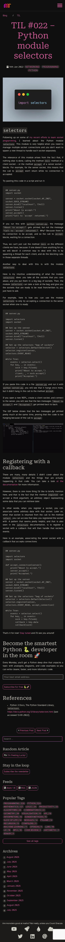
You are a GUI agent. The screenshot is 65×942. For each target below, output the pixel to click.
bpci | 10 (17, 830)
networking (32, 66)
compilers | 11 (29, 823)
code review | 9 (33, 830)
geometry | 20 (11, 813)
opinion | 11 (36, 827)
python (33, 70)
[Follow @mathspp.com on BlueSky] (51, 929)
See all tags (32, 841)
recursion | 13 (11, 823)
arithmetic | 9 (51, 830)
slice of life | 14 (12, 820)
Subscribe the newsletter (16, 772)
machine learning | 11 (15, 827)
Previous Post (26, 730)
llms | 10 (49, 827)
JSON (34, 788)
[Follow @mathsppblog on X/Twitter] (20, 936)
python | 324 (34, 803)
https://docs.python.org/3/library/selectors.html (30, 712)
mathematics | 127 (13, 807)
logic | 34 (31, 807)
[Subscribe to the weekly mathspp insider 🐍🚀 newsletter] (26, 929)
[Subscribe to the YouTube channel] (14, 929)
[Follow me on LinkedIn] (32, 936)
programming (50, 66)
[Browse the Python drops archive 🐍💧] (38, 929)
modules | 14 (30, 820)
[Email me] (44, 936)
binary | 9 (9, 834)
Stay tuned (25, 633)
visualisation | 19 (31, 813)
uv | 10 (7, 830)
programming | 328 (14, 803)
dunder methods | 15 (36, 817)
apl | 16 (47, 813)
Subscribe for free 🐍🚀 (16, 687)
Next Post (42, 730)
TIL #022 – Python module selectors (33, 41)
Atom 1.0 (10, 788)
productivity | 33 (48, 807)
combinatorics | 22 (34, 810)
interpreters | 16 (13, 817)
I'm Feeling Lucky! (16, 755)
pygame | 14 (46, 820)
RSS (22, 788)
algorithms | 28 (12, 810)
